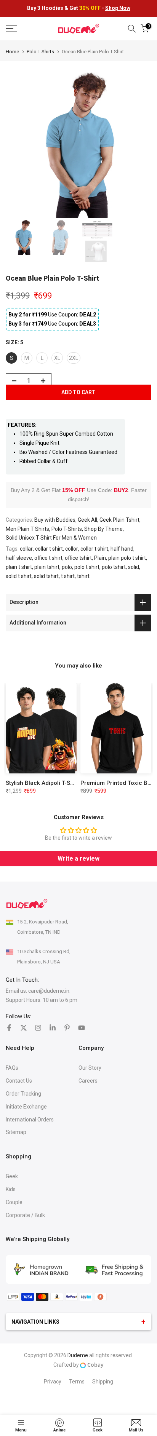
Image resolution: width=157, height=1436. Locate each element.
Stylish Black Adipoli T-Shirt (42, 782)
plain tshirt (46, 567)
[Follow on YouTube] (81, 1027)
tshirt (83, 576)
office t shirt (48, 558)
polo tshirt (114, 567)
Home (12, 51)
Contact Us (19, 1081)
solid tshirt (46, 576)
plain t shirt (19, 567)
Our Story (89, 1068)
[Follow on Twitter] (23, 1027)
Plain (100, 558)
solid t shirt (19, 576)
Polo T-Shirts (40, 51)
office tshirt (78, 558)
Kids (11, 1189)
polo (67, 567)
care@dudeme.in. (49, 991)
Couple (14, 1202)
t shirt (68, 576)
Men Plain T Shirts (27, 529)
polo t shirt (86, 567)
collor (71, 549)
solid (133, 567)
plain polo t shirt (127, 558)
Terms (77, 1381)
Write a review (78, 858)
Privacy (52, 1381)
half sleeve (19, 558)
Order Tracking (23, 1094)
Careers (88, 1081)
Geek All (87, 520)
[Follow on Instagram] (38, 1027)
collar (26, 549)
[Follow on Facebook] (9, 1027)
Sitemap (16, 1132)
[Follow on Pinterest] (67, 1027)
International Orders (30, 1120)
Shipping (102, 1381)
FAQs (12, 1068)
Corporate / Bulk (25, 1215)
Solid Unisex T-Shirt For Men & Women (51, 538)
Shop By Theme (103, 529)
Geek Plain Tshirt (119, 520)
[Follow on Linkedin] (52, 1027)
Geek (12, 1176)
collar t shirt (49, 549)
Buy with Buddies (54, 520)
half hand (122, 549)
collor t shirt (94, 549)
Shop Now (117, 8)
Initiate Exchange (26, 1107)
